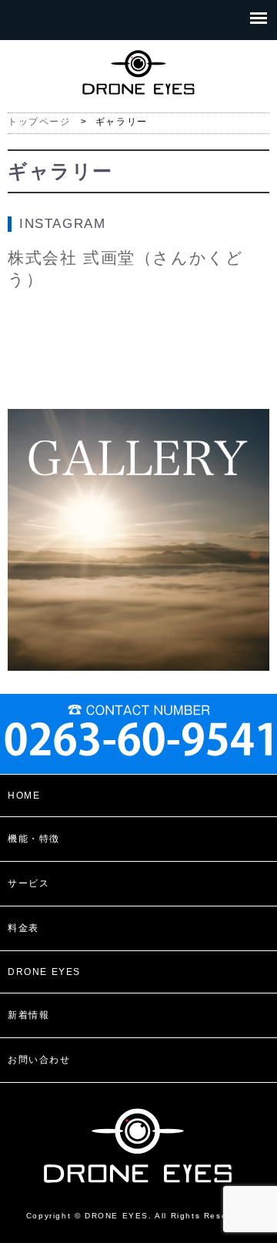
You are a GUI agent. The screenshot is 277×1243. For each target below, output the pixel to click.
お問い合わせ (39, 1059)
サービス (28, 883)
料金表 (23, 928)
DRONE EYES (44, 972)
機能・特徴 (34, 838)
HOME (24, 795)
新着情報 (28, 1015)
